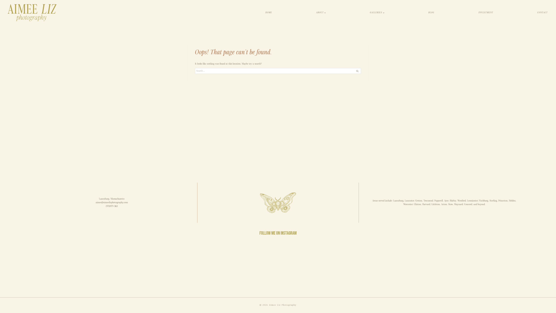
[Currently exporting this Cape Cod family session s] (232, 266)
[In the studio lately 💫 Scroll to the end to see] (416, 266)
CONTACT (542, 12)
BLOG (431, 12)
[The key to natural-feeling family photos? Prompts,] (140, 266)
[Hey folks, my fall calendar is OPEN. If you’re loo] (507, 266)
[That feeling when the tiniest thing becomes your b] (48, 266)
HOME (268, 12)
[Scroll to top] (553, 309)
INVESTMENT (486, 12)
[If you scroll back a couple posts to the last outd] (324, 266)
